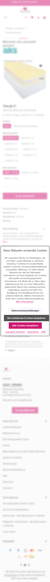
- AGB (43, 331)
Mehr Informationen (24, 301)
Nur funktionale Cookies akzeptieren (26, 318)
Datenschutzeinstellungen (25, 310)
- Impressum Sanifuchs (14, 331)
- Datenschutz (32, 331)
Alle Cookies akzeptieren (25, 325)
